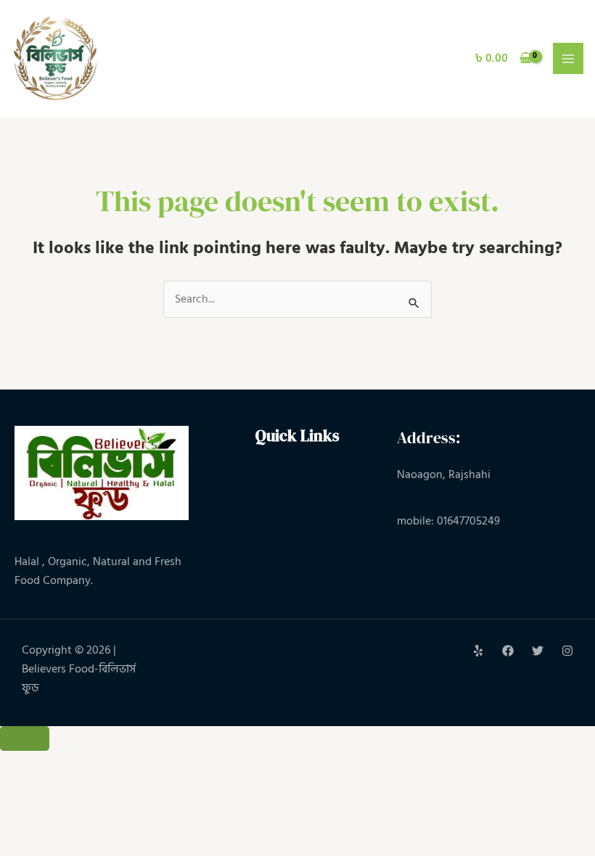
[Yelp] (478, 651)
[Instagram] (567, 651)
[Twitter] (537, 651)
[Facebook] (508, 651)
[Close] (24, 738)
